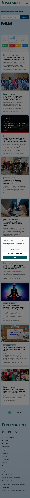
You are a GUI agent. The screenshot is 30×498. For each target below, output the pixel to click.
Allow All (15, 257)
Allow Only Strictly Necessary (15, 253)
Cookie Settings (15, 249)
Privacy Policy (6, 244)
